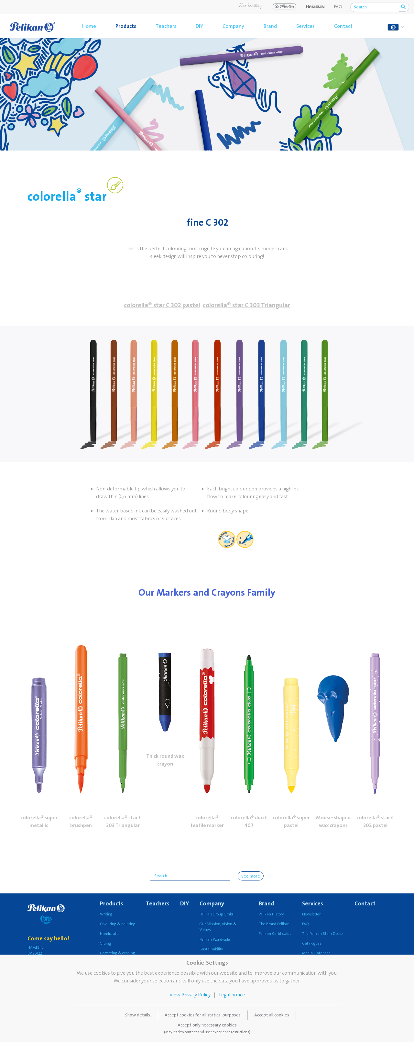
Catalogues (311, 943)
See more (250, 876)
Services (305, 26)
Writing (106, 914)
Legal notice (232, 995)
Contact (343, 26)
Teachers (166, 26)
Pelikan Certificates (275, 934)
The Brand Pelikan (274, 924)
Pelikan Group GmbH (217, 914)
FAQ (338, 6)
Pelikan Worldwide (215, 939)
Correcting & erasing (117, 953)
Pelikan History (271, 914)
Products (125, 26)
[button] (39, 708)
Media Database (316, 953)
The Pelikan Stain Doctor (323, 934)
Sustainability (211, 949)
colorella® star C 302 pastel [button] (162, 305)
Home (89, 26)
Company (233, 26)
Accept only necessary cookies (207, 1028)
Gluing (105, 943)
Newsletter (311, 914)
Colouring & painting (117, 924)
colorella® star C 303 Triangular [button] (246, 305)
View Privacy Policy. (190, 995)
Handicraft (109, 934)
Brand (270, 26)
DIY (199, 26)
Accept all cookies (271, 1015)
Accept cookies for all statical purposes (203, 1015)
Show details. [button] (138, 1015)
